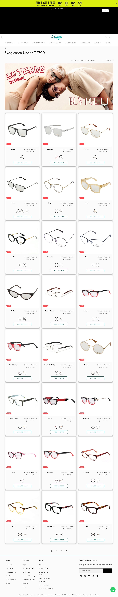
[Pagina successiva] (66, 550)
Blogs (24, 587)
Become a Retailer (29, 579)
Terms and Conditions (46, 589)
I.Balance (86, 472)
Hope (86, 203)
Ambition (86, 149)
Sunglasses (9, 565)
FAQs (24, 565)
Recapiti (97, 594)
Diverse (13, 149)
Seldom (13, 203)
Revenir (50, 419)
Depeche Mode (50, 526)
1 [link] (51, 550)
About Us (42, 565)
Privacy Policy (44, 585)
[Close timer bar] (116, 3)
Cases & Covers (11, 579)
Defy (86, 526)
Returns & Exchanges (29, 576)
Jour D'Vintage (13, 365)
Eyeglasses (9, 568)
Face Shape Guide (28, 568)
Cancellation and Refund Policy (45, 580)
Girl (13, 257)
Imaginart (86, 311)
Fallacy (13, 526)
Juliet (13, 472)
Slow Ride (50, 149)
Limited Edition (11, 572)
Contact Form (43, 568)
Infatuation (50, 472)
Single (50, 203)
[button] (2, 37)
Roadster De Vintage (50, 365)
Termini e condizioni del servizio (70, 594)
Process (86, 365)
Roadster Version (50, 311)
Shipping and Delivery (43, 573)
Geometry (50, 257)
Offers (8, 583)
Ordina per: (75, 60)
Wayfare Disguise (13, 419)
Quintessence (86, 419)
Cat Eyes (13, 311)
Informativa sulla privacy (54, 594)
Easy (86, 257)
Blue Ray (9, 576)
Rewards (25, 583)
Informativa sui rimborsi (40, 594)
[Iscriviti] (107, 570)
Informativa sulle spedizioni (86, 594)
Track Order (26, 572)
